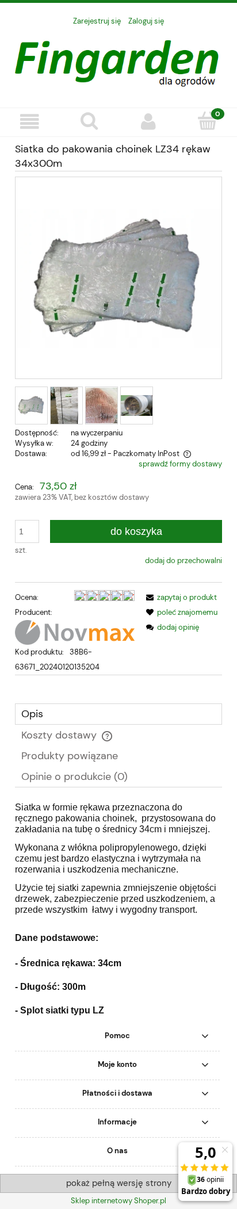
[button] (29, 121)
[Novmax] (75, 631)
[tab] (118, 714)
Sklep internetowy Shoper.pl (118, 1201)
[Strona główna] (118, 60)
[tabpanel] (118, 909)
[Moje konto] (148, 121)
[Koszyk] (207, 120)
